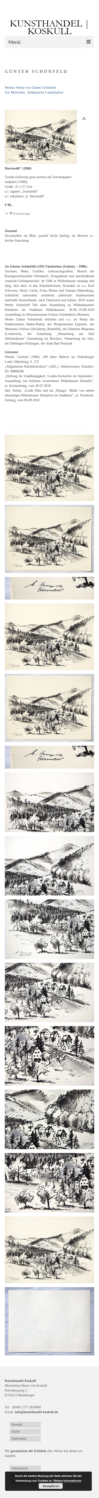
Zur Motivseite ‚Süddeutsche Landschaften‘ (34, 92)
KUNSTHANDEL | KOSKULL (49, 27)
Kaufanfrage (21, 213)
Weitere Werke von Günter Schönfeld (30, 87)
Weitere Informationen (67, 1480)
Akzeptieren (51, 1486)
